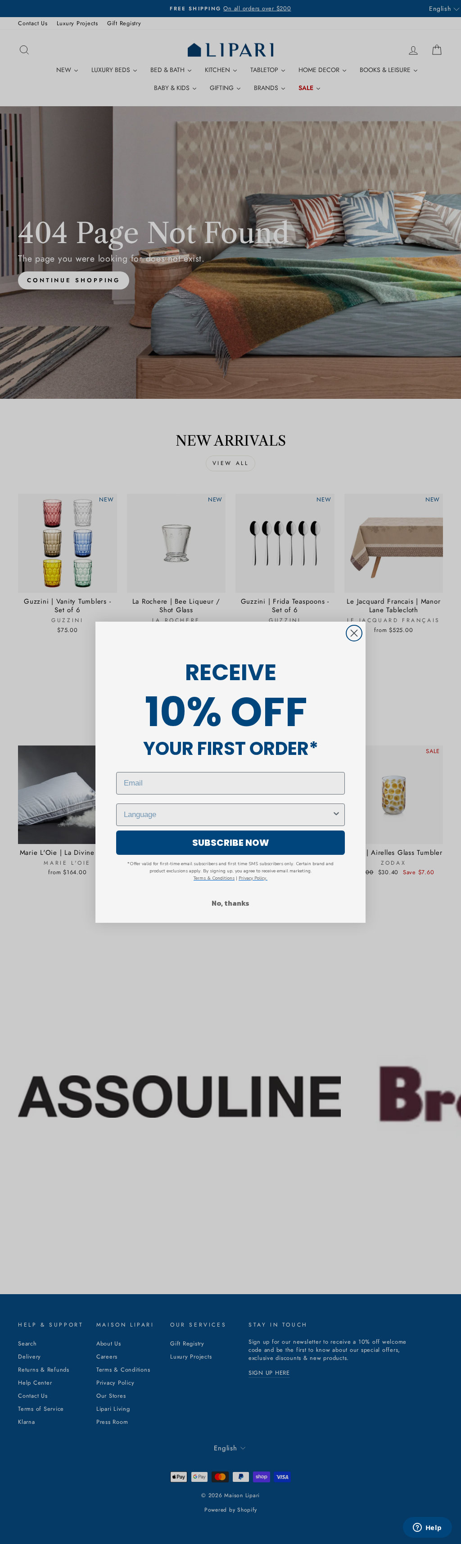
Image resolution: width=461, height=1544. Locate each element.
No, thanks (230, 903)
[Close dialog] (354, 633)
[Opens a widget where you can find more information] (427, 1528)
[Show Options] (336, 815)
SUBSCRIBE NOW (230, 842)
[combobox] (228, 815)
